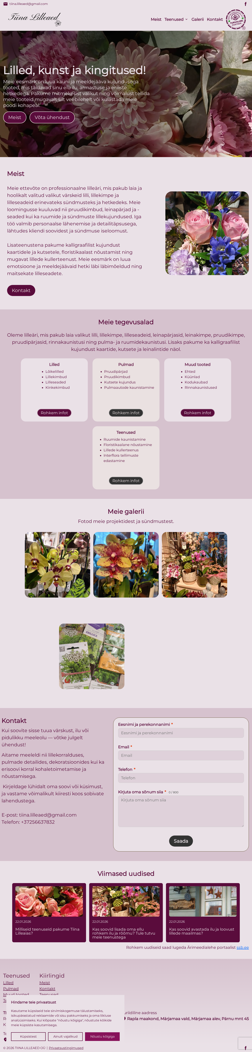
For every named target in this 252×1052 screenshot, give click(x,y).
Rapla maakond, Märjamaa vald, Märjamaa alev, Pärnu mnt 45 (185, 1018)
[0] (57, 565)
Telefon (126, 769)
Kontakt (215, 19)
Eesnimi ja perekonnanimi (145, 724)
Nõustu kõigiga (102, 1036)
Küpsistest (28, 1036)
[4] (160, 656)
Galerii (198, 19)
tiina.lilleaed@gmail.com (25, 4)
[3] (91, 656)
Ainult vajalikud (65, 1036)
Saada (181, 841)
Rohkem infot (54, 412)
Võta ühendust (52, 117)
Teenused (174, 19)
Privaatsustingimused (66, 1048)
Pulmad (11, 988)
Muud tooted (16, 994)
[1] (126, 565)
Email (125, 747)
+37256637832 (38, 822)
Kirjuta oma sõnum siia (148, 792)
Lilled (8, 982)
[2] (194, 565)
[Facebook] (246, 4)
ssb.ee (243, 947)
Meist (156, 19)
